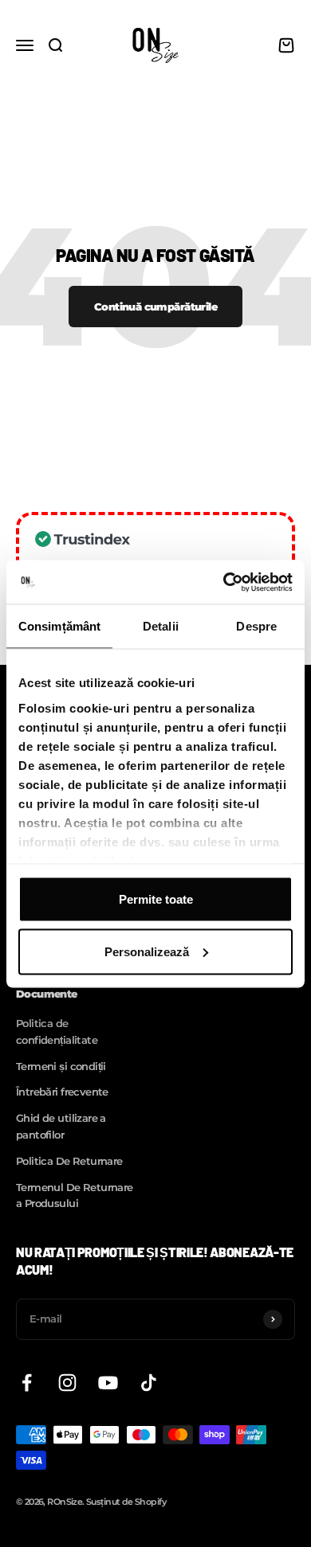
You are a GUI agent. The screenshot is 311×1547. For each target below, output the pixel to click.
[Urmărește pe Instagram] (67, 1382)
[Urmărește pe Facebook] (26, 1382)
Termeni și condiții (61, 1066)
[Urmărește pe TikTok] (148, 1382)
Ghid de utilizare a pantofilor (61, 1126)
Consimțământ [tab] (59, 626)
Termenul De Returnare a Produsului (74, 1195)
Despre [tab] (256, 626)
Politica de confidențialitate (56, 1031)
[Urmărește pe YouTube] (108, 1382)
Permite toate (156, 899)
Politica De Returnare (69, 1160)
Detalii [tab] (161, 626)
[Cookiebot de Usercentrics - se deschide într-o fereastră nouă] (224, 582)
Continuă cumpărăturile (155, 306)
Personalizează (146, 951)
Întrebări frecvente (62, 1091)
